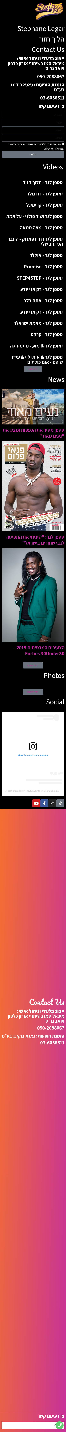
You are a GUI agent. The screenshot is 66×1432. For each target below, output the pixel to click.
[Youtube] (36, 803)
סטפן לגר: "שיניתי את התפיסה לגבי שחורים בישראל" (35, 540)
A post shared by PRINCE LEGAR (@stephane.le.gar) (33, 791)
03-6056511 (52, 97)
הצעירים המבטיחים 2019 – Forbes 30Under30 (38, 650)
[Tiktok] (60, 803)
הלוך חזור (51, 39)
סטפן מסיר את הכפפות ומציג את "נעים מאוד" (33, 433)
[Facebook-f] (44, 803)
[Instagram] (52, 803)
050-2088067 (50, 76)
